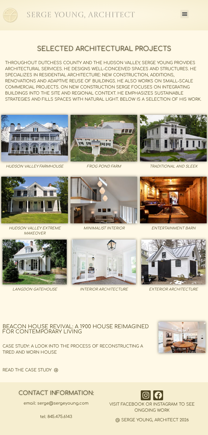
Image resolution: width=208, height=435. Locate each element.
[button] (184, 14)
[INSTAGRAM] (146, 395)
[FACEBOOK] (158, 395)
